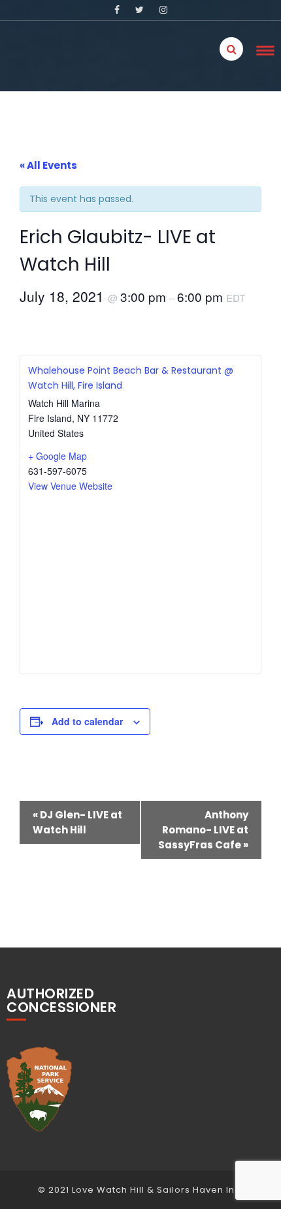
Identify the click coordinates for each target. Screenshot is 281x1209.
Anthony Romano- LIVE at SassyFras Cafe (203, 830)
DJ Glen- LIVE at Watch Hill (77, 822)
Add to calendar (87, 721)
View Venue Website (70, 485)
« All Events (48, 165)
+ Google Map (57, 455)
